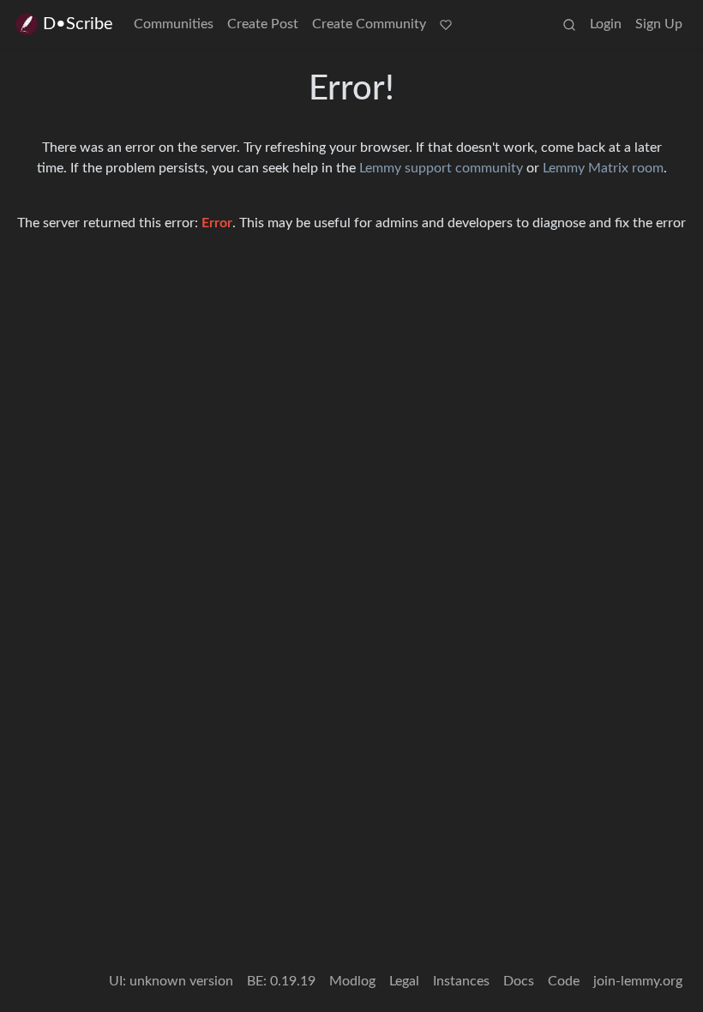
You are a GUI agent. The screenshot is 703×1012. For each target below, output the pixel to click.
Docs (518, 981)
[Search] (569, 24)
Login (606, 24)
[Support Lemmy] (446, 24)
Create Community (369, 24)
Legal (404, 981)
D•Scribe (78, 24)
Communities (173, 24)
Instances (461, 981)
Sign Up (658, 24)
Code (564, 981)
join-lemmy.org (637, 981)
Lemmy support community (441, 168)
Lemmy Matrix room (603, 168)
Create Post (262, 24)
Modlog (352, 981)
